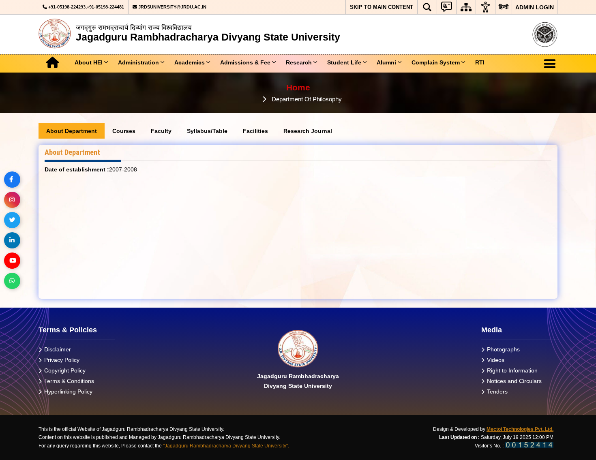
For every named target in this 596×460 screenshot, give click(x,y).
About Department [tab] (71, 131)
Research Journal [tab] (307, 131)
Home (298, 87)
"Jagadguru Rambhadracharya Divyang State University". (226, 446)
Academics (189, 62)
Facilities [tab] (255, 131)
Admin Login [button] (534, 7)
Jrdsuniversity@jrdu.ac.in (171, 6)
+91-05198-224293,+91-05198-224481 (85, 6)
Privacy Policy (61, 360)
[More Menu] (549, 64)
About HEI (89, 62)
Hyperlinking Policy (68, 391)
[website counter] (529, 446)
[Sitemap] (466, 7)
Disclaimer (57, 349)
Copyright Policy (65, 370)
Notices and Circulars (514, 381)
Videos (495, 360)
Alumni (386, 62)
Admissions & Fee (245, 62)
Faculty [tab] (161, 131)
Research (299, 62)
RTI (480, 62)
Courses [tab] (123, 131)
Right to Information (512, 370)
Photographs (503, 349)
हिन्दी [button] (503, 7)
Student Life (344, 62)
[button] (427, 7)
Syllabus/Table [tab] (207, 131)
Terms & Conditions (69, 381)
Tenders (497, 391)
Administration (138, 62)
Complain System (436, 62)
